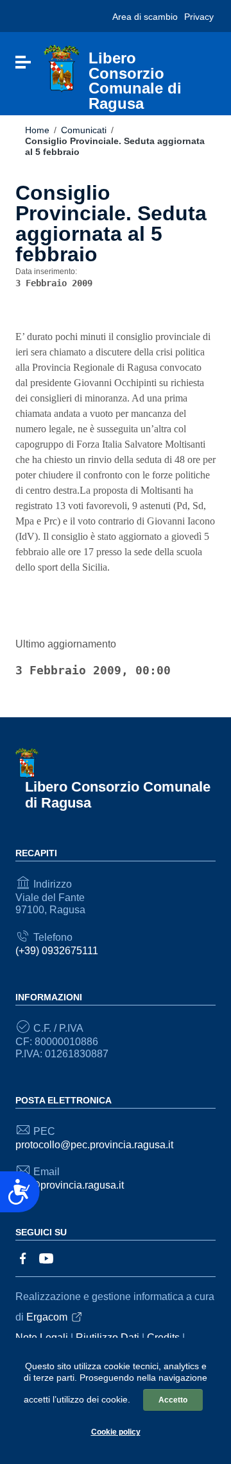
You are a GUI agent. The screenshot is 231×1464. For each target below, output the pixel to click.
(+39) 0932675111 (56, 950)
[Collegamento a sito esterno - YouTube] (46, 1257)
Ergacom (46, 1317)
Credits (163, 1337)
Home (37, 130)
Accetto (172, 1399)
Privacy (199, 16)
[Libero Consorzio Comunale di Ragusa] (62, 68)
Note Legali (41, 1337)
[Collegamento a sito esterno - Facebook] (23, 1257)
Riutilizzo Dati (107, 1337)
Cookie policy (116, 1431)
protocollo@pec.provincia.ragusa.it (94, 1144)
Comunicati (84, 130)
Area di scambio (145, 16)
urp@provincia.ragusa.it (69, 1185)
